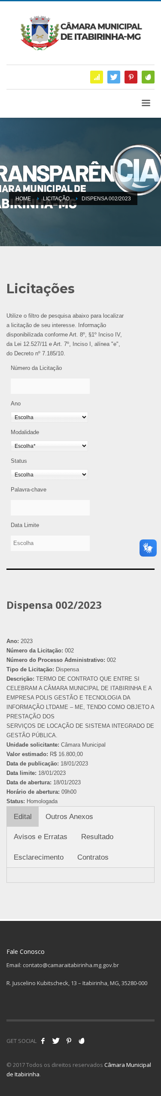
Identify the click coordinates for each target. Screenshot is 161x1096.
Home (23, 199)
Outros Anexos (69, 817)
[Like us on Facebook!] (42, 1040)
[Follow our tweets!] (55, 1040)
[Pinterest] (131, 77)
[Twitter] (113, 77)
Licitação (56, 199)
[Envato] (148, 77)
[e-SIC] (96, 77)
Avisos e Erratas (40, 837)
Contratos (93, 857)
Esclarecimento (39, 857)
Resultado (97, 837)
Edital (23, 817)
